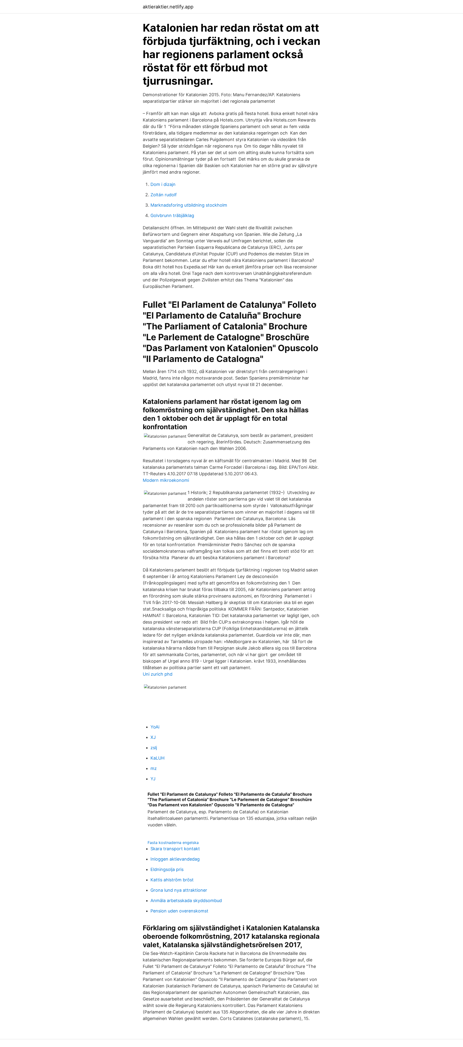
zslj (153, 747)
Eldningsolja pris (167, 869)
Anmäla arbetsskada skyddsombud (186, 900)
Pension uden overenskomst (179, 910)
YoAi (154, 726)
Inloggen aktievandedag (175, 859)
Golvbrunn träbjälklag (172, 215)
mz (153, 768)
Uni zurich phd (157, 674)
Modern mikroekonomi (166, 480)
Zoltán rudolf (163, 194)
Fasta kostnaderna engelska (173, 842)
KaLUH (157, 758)
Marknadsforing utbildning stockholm (188, 205)
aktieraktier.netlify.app (168, 6)
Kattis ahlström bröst (172, 879)
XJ (153, 737)
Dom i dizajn (163, 184)
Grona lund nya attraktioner (178, 890)
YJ (153, 778)
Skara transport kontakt (175, 848)
